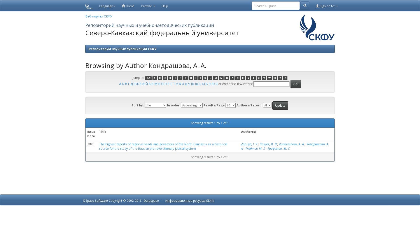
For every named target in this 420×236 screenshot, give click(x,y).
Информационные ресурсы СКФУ (189, 200)
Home (130, 6)
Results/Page (214, 105)
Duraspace (151, 200)
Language (106, 6)
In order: (173, 105)
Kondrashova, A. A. (292, 144)
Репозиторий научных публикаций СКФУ (122, 49)
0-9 (148, 78)
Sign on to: (327, 6)
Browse (147, 6)
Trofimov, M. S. (255, 148)
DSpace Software (95, 200)
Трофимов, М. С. (279, 148)
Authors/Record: (249, 105)
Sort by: (138, 105)
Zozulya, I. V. (249, 144)
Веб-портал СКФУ (98, 16)
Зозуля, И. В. (268, 144)
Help (165, 6)
